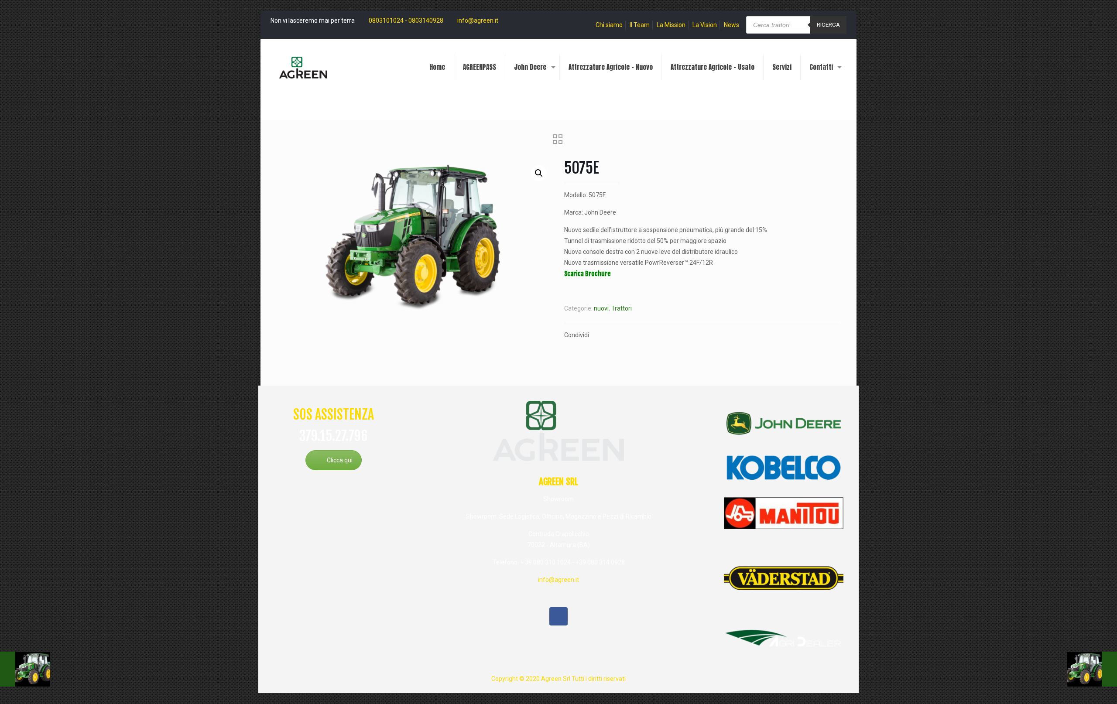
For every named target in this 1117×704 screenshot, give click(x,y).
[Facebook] (558, 616)
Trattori (621, 308)
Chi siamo (609, 24)
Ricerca (828, 24)
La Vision (704, 24)
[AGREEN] (303, 67)
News (731, 24)
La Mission (671, 24)
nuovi (601, 308)
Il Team (640, 24)
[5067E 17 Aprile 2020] (1092, 669)
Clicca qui (340, 460)
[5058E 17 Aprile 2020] (25, 669)
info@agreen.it (477, 20)
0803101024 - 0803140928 (406, 20)
